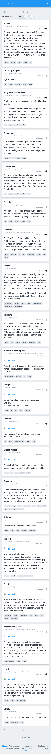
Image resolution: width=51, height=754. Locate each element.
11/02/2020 (39, 589)
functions (32, 342)
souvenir (9, 3)
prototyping (18, 306)
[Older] (4, 11)
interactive (8, 306)
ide (34, 442)
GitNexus (8, 229)
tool (19, 62)
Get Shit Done (10, 166)
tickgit (6, 669)
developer (27, 506)
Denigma (8, 384)
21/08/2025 (39, 270)
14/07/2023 (39, 320)
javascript (12, 509)
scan (24, 661)
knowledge (30, 254)
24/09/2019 (39, 714)
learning (27, 410)
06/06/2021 (39, 486)
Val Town (8, 315)
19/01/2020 (39, 674)
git (24, 254)
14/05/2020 (39, 544)
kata (6, 531)
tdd (18, 531)
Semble (7, 23)
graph (38, 254)
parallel (7, 158)
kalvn (25, 751)
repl (12, 342)
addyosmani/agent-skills (15, 92)
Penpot (7, 265)
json (6, 506)
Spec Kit (7, 202)
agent (25, 62)
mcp (6, 257)
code (22, 16)
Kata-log (7, 517)
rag (44, 254)
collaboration (37, 304)
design (17, 304)
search (13, 62)
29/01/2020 (39, 632)
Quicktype (8, 481)
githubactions (9, 376)
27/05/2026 (39, 28)
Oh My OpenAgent (12, 70)
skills (23, 125)
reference (32, 531)
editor (28, 442)
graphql (13, 506)
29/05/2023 (39, 356)
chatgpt (18, 376)
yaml (6, 618)
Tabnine (7, 418)
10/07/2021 (39, 423)
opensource (8, 304)
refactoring (14, 722)
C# (39, 506)
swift (44, 506)
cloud (18, 342)
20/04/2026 (39, 76)
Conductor (8, 133)
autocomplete (19, 442)
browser (13, 254)
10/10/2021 (39, 390)
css (42, 615)
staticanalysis (27, 576)
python (21, 509)
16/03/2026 (39, 234)
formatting (23, 615)
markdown (14, 618)
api (39, 342)
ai (30, 62)
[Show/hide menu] (47, 3)
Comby (7, 709)
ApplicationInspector (13, 627)
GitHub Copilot (10, 450)
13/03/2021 (39, 522)
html (36, 615)
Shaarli (5, 746)
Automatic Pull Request (14, 350)
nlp (16, 410)
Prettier (7, 584)
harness (17, 84)
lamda (24, 342)
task (12, 701)
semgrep (7, 539)
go (5, 509)
